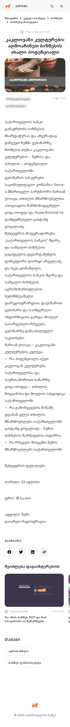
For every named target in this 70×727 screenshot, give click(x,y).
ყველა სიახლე (34, 18)
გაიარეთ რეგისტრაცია (25, 521)
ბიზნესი (57, 18)
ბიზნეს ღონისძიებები (24, 662)
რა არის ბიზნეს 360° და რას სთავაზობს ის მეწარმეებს (26, 619)
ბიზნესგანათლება (24, 22)
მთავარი (11, 18)
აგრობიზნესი (18, 651)
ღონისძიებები (16, 106)
